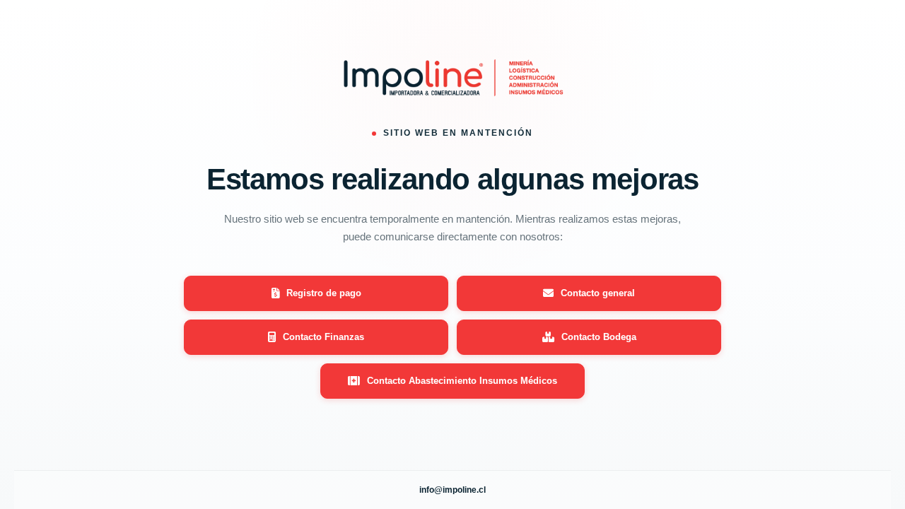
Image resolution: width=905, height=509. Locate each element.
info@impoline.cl (452, 490)
